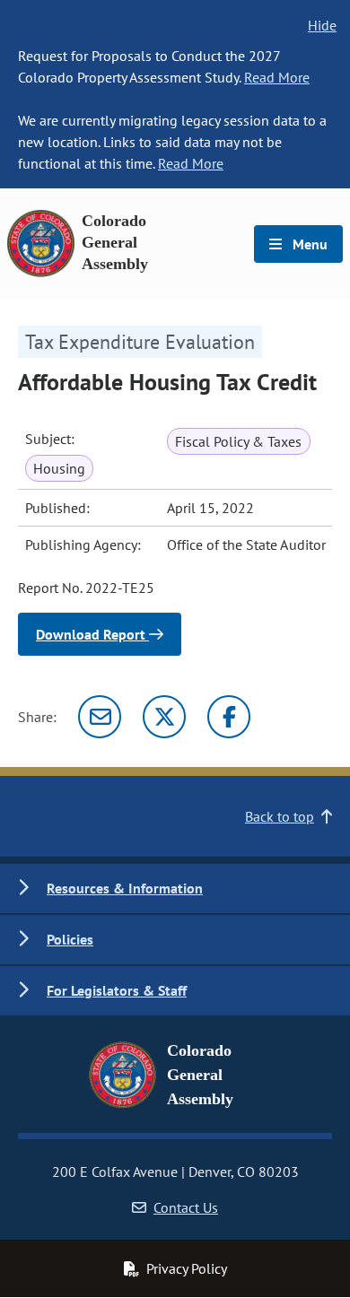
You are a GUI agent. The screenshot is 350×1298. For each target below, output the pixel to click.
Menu (308, 244)
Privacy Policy (186, 1268)
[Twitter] (164, 716)
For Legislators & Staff (117, 990)
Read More (277, 77)
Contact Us (185, 1207)
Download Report (92, 634)
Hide (322, 25)
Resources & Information (125, 888)
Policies (70, 939)
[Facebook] (228, 716)
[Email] (99, 716)
